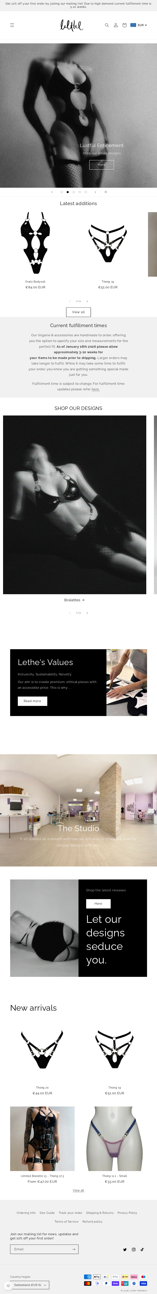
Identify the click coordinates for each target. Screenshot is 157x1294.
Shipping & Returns (100, 1212)
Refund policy (92, 1221)
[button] (12, 25)
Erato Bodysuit (35, 281)
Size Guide (47, 1212)
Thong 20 (42, 1087)
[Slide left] (70, 301)
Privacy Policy (127, 1212)
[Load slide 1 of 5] (62, 192)
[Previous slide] (52, 192)
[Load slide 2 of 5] (68, 192)
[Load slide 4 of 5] (80, 192)
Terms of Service (66, 1221)
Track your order (70, 1212)
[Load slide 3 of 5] (74, 192)
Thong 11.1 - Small (114, 1176)
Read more (32, 701)
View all (78, 312)
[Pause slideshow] (105, 192)
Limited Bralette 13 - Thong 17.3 (42, 1176)
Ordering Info (26, 1212)
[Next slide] (95, 192)
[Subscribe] (74, 1249)
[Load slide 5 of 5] (86, 192)
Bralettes (72, 600)
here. (96, 389)
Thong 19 (108, 281)
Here (101, 164)
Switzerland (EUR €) (27, 1285)
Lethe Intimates (138, 1290)
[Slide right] (87, 301)
